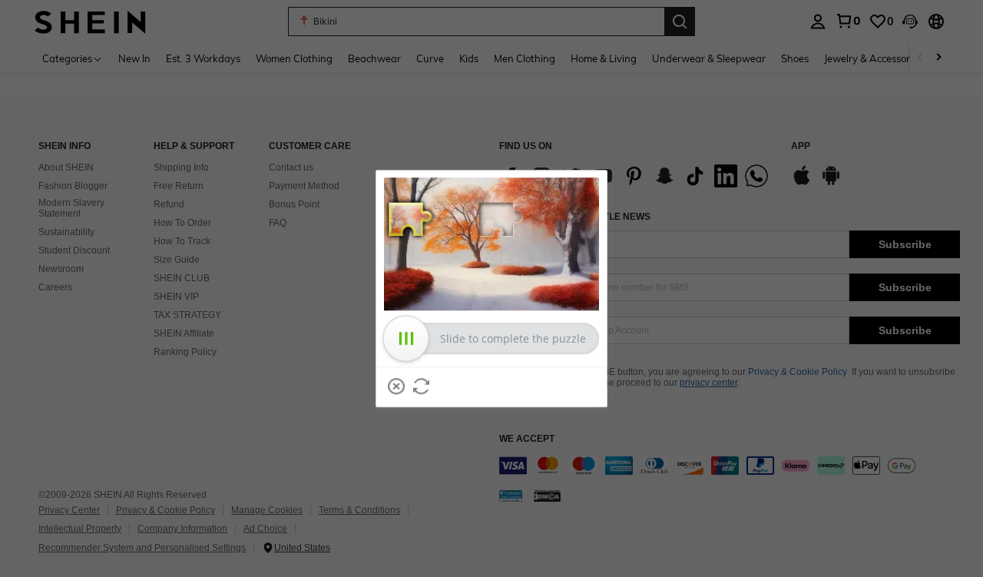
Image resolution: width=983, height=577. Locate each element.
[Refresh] (421, 386)
